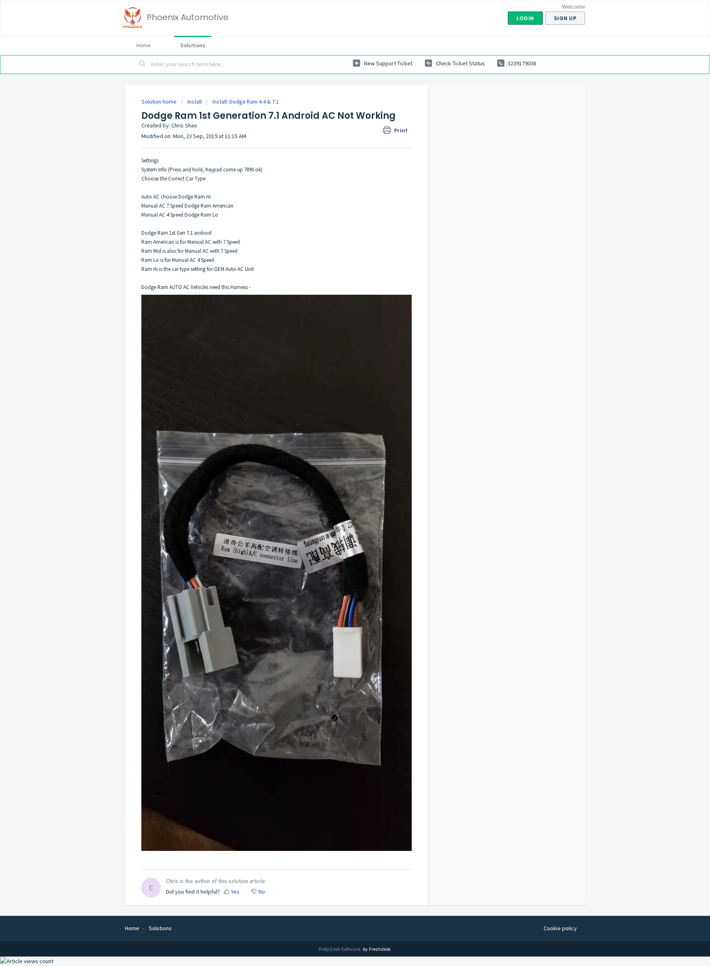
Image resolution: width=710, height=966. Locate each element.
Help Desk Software (340, 949)
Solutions (192, 45)
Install (195, 101)
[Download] (339, 385)
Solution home (159, 101)
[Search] (142, 64)
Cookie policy (560, 928)
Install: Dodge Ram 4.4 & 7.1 (245, 101)
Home (143, 45)
